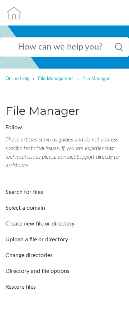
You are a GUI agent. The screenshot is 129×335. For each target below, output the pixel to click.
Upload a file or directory (36, 239)
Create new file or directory (40, 224)
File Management (56, 78)
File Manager (95, 78)
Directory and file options (37, 271)
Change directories (29, 255)
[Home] (14, 12)
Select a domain (25, 208)
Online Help (17, 78)
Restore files (20, 287)
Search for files (24, 192)
